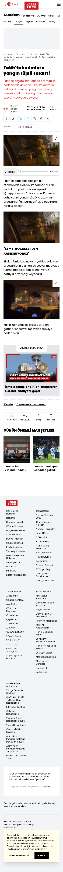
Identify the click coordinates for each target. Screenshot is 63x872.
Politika (7, 21)
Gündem (12, 15)
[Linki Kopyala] (48, 118)
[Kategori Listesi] (59, 4)
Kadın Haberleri (14, 547)
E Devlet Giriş (42, 541)
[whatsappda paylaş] (27, 118)
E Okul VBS (41, 537)
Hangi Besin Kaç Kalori (45, 633)
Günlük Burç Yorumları (42, 547)
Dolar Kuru (11, 566)
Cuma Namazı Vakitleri (44, 523)
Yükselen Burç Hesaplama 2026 (15, 719)
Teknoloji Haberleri (15, 551)
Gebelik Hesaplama (12, 712)
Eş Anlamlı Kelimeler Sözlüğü (45, 640)
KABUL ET (41, 855)
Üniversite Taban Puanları (45, 604)
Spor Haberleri (13, 534)
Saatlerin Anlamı (15, 599)
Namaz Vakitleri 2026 (44, 516)
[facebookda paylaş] (6, 118)
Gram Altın (12, 615)
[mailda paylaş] (34, 118)
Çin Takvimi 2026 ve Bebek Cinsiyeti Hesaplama (15, 700)
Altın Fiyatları (13, 562)
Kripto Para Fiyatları (16, 574)
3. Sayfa (32, 54)
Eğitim (29, 21)
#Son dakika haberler (31, 404)
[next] (58, 455)
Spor (51, 15)
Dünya (41, 15)
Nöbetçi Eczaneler (45, 529)
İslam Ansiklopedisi (46, 620)
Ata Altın (10, 627)
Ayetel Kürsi (12, 595)
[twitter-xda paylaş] (13, 118)
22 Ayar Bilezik (13, 636)
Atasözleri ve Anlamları (13, 685)
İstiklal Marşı (42, 533)
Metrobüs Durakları (46, 656)
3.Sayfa (18, 21)
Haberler (8, 54)
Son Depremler (43, 552)
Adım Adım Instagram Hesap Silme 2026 (15, 748)
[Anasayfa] (12, 503)
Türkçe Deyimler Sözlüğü (14, 692)
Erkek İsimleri (42, 668)
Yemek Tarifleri (14, 591)
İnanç (52, 21)
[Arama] (4, 4)
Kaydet (46, 786)
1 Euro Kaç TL (12, 644)
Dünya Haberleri (14, 538)
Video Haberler (43, 591)
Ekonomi (28, 15)
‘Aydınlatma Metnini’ (18, 848)
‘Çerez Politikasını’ (41, 846)
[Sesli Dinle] (19, 172)
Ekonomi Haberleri (15, 522)
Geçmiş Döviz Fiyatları (13, 730)
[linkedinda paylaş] (20, 118)
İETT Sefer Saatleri (15, 706)
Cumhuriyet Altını (15, 631)
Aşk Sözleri (11, 604)
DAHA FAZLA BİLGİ (19, 855)
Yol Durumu (42, 560)
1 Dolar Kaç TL (13, 640)
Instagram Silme (45, 580)
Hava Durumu (43, 556)
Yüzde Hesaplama (16, 725)
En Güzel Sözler (44, 652)
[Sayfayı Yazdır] (41, 118)
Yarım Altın (12, 623)
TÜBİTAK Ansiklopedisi (43, 626)
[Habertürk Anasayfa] (31, 4)
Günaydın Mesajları (11, 610)
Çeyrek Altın (12, 619)
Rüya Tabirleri (43, 609)
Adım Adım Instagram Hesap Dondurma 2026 (15, 739)
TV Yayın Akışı (43, 569)
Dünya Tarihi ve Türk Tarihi (44, 615)
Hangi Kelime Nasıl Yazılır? (46, 647)
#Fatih (8, 404)
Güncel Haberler (14, 526)
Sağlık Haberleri (14, 542)
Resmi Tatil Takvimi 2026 (16, 757)
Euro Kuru (11, 570)
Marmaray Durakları (41, 662)
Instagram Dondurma (42, 575)
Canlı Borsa (42, 510)
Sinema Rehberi (44, 565)
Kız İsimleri (41, 672)
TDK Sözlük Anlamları (41, 597)
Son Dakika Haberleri (12, 512)
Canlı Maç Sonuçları (11, 650)
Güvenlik (40, 21)
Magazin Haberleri (16, 530)
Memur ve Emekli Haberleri (15, 557)
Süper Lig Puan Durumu (14, 657)
